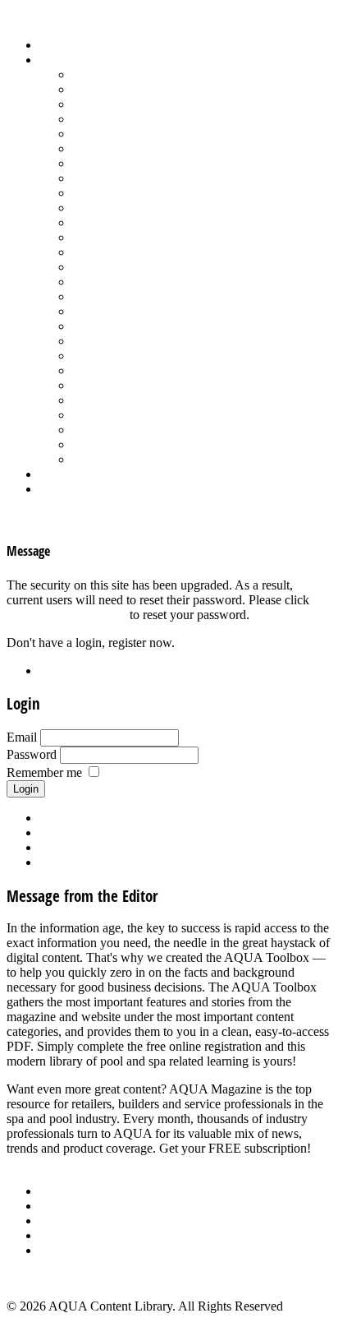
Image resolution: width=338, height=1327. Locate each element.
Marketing (99, 430)
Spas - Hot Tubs (114, 385)
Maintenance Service (126, 208)
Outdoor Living (112, 459)
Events (57, 1221)
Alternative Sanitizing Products (152, 74)
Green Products (112, 163)
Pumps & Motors (116, 282)
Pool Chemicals (112, 222)
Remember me (44, 772)
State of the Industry (124, 400)
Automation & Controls (133, 104)
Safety (88, 311)
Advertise (64, 1206)
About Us (64, 1191)
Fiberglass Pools (114, 134)
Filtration (95, 148)
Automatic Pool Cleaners (137, 89)
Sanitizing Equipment (128, 326)
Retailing (95, 296)
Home (55, 45)
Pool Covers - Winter (126, 252)
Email (22, 737)
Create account (77, 862)
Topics (56, 60)
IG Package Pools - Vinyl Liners (156, 193)
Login (55, 489)
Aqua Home (71, 474)
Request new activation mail (112, 847)
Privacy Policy (77, 1250)
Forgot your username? (99, 832)
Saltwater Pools (112, 444)
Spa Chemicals (110, 356)
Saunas (90, 341)
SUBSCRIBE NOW (61, 1163)
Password (32, 754)
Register (60, 670)
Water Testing (108, 415)
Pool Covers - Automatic (136, 237)
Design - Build (110, 119)
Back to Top (39, 1278)
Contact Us (68, 1235)
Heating (92, 178)
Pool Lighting (108, 267)
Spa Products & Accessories (144, 370)
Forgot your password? (66, 615)
